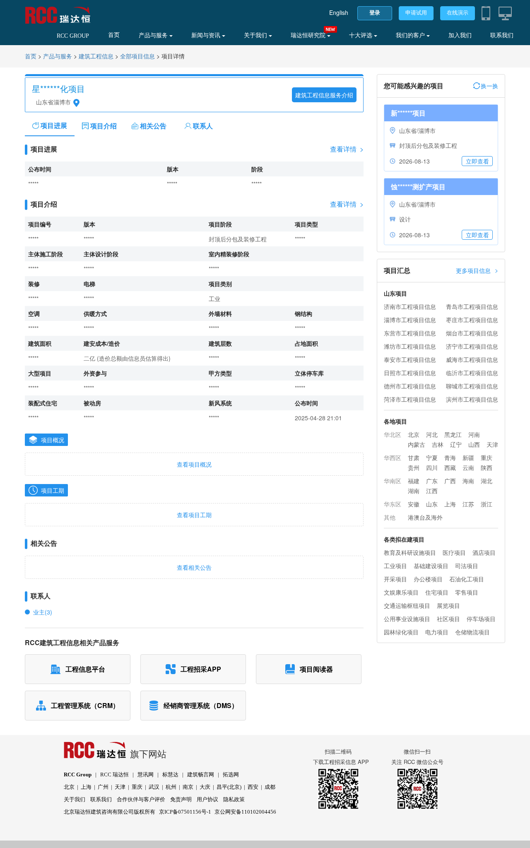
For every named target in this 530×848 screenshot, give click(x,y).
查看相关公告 (194, 567)
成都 (270, 787)
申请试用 (416, 13)
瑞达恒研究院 (309, 35)
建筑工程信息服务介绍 (324, 95)
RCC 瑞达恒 (114, 774)
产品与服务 (154, 35)
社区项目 (448, 618)
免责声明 (181, 799)
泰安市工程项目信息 (410, 359)
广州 (103, 787)
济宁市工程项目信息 (472, 346)
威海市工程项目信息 (472, 359)
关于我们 (256, 35)
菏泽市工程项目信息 (410, 399)
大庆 (205, 787)
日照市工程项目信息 (410, 373)
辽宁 (456, 444)
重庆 (486, 457)
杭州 (171, 787)
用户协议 (207, 799)
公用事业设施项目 (407, 618)
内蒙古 (416, 444)
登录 (374, 13)
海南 (468, 481)
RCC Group (78, 774)
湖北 (486, 481)
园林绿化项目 (401, 632)
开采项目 (395, 579)
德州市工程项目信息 (410, 386)
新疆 (468, 457)
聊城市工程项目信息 (472, 386)
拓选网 (231, 774)
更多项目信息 (477, 270)
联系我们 (501, 35)
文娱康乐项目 (401, 592)
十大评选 (361, 35)
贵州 (413, 467)
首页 (114, 35)
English (338, 12)
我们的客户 (411, 35)
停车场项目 (481, 618)
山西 (474, 444)
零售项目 (466, 592)
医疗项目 (454, 552)
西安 (253, 787)
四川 (432, 467)
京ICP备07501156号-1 (185, 812)
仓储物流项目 (472, 632)
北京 (413, 434)
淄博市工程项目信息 (410, 320)
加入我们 (460, 35)
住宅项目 (436, 592)
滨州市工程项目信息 (472, 399)
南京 (188, 787)
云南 (468, 467)
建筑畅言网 (200, 774)
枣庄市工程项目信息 (472, 320)
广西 (450, 481)
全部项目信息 (137, 56)
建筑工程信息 (96, 56)
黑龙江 (453, 434)
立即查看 (477, 161)
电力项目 (436, 632)
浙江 (486, 504)
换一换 (489, 86)
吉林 (437, 444)
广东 (432, 481)
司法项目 (466, 565)
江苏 (468, 504)
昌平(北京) (229, 787)
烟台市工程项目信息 (472, 333)
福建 (413, 481)
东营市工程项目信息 (410, 333)
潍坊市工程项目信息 (410, 346)
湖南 (413, 491)
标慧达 (170, 774)
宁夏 (432, 457)
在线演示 (457, 13)
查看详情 (347, 149)
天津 (492, 444)
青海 (450, 457)
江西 (432, 491)
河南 (474, 434)
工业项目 (395, 565)
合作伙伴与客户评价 (141, 799)
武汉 (154, 787)
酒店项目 (484, 552)
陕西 (486, 467)
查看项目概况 (194, 464)
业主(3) (42, 612)
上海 (450, 504)
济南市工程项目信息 (410, 306)
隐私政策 (234, 799)
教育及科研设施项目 (410, 552)
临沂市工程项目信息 (472, 373)
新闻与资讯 (206, 35)
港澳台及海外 (425, 517)
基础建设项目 (431, 565)
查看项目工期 (194, 515)
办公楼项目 (428, 579)
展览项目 (448, 605)
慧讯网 (145, 774)
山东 (432, 504)
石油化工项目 (466, 579)
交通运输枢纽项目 (407, 605)
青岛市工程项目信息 (472, 306)
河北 (432, 434)
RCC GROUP (73, 36)
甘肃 (413, 457)
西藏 (450, 467)
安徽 (413, 504)
